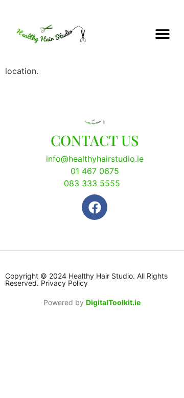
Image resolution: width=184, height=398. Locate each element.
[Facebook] (94, 207)
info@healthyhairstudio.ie (95, 159)
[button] (162, 33)
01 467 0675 (95, 171)
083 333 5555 (92, 183)
